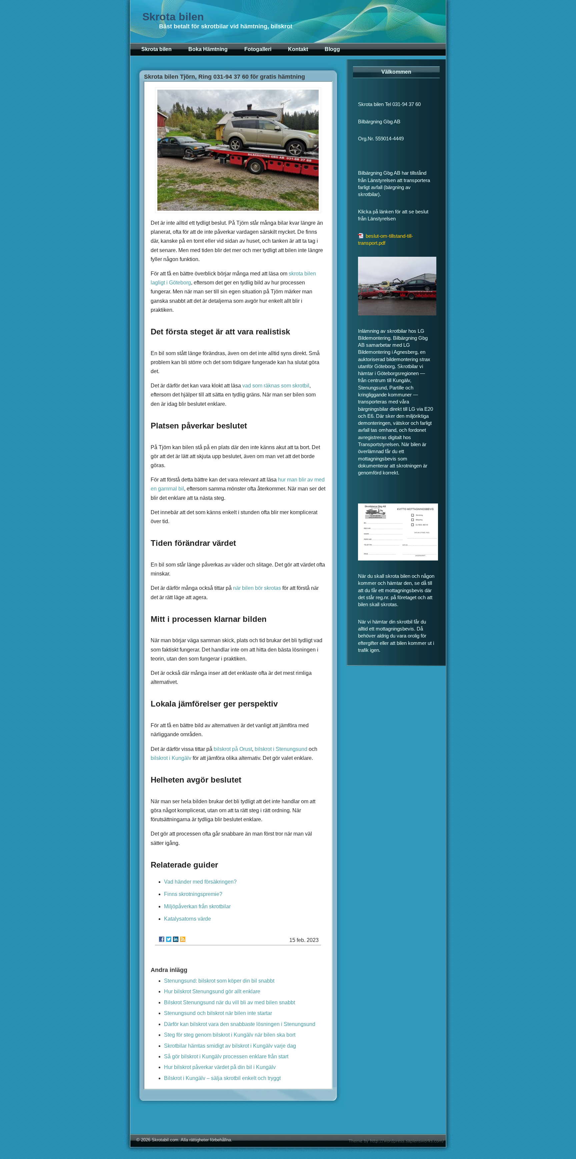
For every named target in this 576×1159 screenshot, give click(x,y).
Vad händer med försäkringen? (200, 882)
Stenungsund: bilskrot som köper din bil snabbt (219, 981)
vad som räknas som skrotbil (275, 385)
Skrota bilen (173, 17)
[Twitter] (168, 939)
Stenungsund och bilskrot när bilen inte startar (218, 1013)
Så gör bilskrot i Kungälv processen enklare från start (226, 1056)
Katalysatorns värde (187, 919)
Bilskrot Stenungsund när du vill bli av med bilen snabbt (229, 1002)
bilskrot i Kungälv (171, 758)
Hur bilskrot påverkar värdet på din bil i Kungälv (220, 1067)
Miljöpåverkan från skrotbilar (197, 906)
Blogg (332, 49)
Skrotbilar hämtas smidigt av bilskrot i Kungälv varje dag (230, 1046)
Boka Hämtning (208, 49)
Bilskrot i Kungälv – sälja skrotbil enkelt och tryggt (222, 1078)
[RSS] (182, 939)
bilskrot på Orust (233, 749)
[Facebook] (161, 939)
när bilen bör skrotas (257, 588)
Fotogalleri (257, 49)
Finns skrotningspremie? (193, 894)
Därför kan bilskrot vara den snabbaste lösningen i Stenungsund (239, 1024)
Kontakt (298, 49)
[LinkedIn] (175, 939)
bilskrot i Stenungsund (281, 749)
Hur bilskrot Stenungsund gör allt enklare (212, 991)
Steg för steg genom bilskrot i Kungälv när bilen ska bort (229, 1035)
